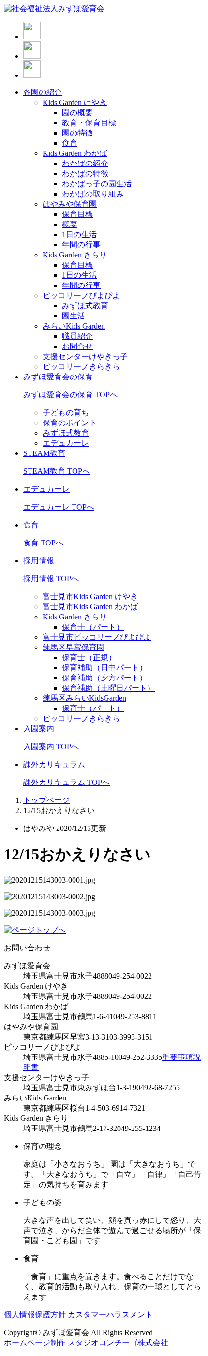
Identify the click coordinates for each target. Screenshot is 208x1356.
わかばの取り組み (93, 194)
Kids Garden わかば (75, 153)
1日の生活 (79, 234)
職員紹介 (77, 336)
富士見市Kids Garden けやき (90, 596)
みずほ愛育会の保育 (58, 377)
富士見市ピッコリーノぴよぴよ (97, 637)
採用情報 (38, 561)
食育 (69, 143)
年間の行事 (81, 245)
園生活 (73, 316)
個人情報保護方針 (35, 1315)
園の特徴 (77, 133)
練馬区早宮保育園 (73, 647)
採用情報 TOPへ (51, 578)
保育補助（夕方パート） (104, 678)
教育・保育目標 (89, 123)
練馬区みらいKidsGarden (84, 698)
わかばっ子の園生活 (97, 184)
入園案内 (38, 728)
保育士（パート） (93, 627)
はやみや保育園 (70, 204)
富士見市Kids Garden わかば (90, 607)
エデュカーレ (66, 443)
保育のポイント (70, 423)
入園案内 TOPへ (51, 746)
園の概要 (77, 112)
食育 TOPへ (43, 543)
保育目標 (77, 214)
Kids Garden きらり (75, 255)
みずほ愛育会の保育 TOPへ (70, 395)
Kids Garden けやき (75, 102)
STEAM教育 (44, 453)
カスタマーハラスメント (110, 1315)
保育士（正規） (89, 657)
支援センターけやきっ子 (85, 356)
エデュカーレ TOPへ (58, 507)
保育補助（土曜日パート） (108, 688)
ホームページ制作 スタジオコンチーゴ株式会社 (86, 1343)
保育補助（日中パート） (104, 667)
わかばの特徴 (85, 173)
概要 (69, 224)
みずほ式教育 (85, 305)
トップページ (46, 800)
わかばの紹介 (85, 163)
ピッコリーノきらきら (81, 366)
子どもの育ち (66, 412)
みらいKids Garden (74, 326)
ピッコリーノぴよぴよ (81, 295)
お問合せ (77, 346)
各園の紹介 (42, 92)
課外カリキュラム (54, 764)
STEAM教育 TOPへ (56, 471)
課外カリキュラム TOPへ (66, 782)
